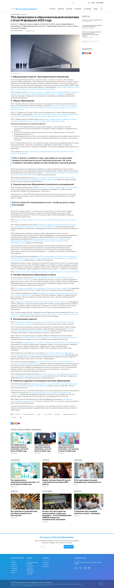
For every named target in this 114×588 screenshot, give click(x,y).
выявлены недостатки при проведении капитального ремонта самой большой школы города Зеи (45, 375)
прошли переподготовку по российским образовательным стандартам (41, 393)
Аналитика (87, 9)
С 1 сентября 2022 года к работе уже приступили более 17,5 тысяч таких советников (45, 173)
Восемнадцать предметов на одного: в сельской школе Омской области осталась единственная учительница (43, 323)
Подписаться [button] (69, 546)
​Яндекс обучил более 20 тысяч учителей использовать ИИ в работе (56, 482)
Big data (29, 574)
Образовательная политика (32, 563)
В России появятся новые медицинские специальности (87, 481)
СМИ (20, 417)
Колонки (69, 9)
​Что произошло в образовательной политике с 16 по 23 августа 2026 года (19, 448)
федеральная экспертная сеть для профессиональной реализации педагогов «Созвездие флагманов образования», (44, 384)
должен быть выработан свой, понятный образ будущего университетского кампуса (42, 278)
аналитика (17, 414)
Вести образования (17, 30)
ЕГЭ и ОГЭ (87, 21)
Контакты (46, 564)
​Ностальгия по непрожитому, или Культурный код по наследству (24, 513)
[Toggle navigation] (101, 9)
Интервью (78, 9)
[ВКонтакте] (12, 423)
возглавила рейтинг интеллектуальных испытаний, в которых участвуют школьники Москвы (42, 362)
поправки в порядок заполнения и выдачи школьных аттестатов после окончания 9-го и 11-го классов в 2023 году (43, 225)
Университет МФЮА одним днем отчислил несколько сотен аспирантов (41, 301)
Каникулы (91, 28)
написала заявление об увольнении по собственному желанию (42, 329)
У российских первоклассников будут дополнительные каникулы (92, 25)
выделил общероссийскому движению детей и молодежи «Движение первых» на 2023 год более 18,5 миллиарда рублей (44, 120)
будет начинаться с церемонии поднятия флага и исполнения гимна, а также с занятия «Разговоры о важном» (45, 314)
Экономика (30, 566)
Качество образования (95, 44)
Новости (52, 9)
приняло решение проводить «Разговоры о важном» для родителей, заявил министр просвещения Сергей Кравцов (43, 178)
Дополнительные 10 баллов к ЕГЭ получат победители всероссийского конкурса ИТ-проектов (44, 220)
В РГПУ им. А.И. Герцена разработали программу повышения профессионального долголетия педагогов (92, 33)
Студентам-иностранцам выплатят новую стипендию (87, 512)
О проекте (46, 562)
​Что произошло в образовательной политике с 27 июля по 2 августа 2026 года (68, 448)
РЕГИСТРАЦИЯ (99, 2)
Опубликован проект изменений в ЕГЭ (92, 20)
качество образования (28, 414)
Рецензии (14, 570)
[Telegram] (16, 423)
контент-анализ (47, 414)
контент (39, 414)
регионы (14, 417)
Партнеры (46, 566)
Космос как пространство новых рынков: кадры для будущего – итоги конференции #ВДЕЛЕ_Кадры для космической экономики (56, 515)
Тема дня (61, 9)
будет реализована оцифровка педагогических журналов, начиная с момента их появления (43, 152)
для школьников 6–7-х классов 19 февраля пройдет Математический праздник (50, 342)
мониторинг (57, 414)
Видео (96, 9)
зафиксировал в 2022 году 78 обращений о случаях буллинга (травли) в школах (47, 337)
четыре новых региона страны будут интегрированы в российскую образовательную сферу (45, 88)
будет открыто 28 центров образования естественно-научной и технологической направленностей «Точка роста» (42, 353)
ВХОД (93, 2)
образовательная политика (69, 414)
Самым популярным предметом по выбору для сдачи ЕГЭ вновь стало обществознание (47, 271)
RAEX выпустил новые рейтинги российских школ (90, 41)
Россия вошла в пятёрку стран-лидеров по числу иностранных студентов (42, 288)
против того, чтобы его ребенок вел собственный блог (58, 187)
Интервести (30, 572)
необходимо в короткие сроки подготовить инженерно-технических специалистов (44, 294)
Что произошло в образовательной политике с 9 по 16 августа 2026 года (42, 448)
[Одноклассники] (14, 423)
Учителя (91, 37)
